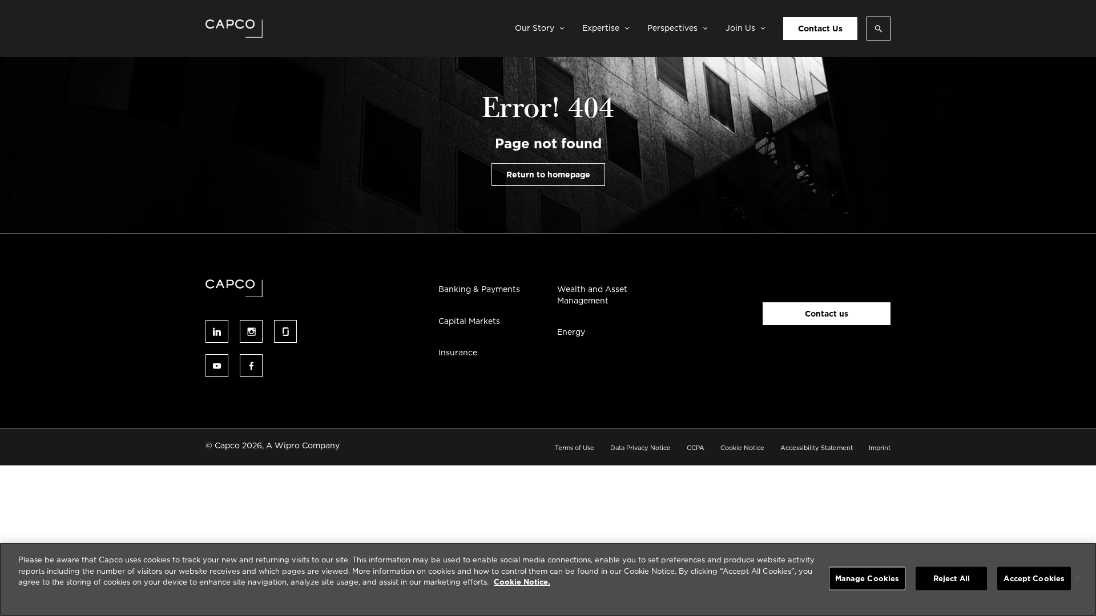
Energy (571, 332)
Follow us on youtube (217, 365)
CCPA (695, 448)
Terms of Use (574, 448)
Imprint (879, 448)
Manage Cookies (867, 578)
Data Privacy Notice (640, 448)
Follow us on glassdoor (285, 331)
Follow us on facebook (251, 365)
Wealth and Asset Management (592, 295)
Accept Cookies (1034, 578)
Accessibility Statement (816, 448)
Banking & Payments (479, 289)
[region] (548, 579)
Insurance (457, 352)
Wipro (287, 445)
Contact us (826, 313)
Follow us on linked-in (217, 331)
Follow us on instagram (251, 331)
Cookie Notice (742, 448)
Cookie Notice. (522, 582)
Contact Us (820, 28)
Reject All (951, 578)
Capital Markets (469, 321)
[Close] (1077, 578)
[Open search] (878, 28)
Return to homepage (548, 174)
